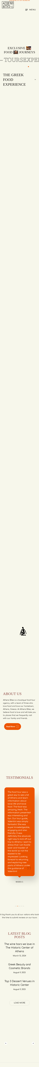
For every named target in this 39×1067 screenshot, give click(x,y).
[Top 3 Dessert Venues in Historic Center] (19, 985)
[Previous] (5, 1043)
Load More (19, 1003)
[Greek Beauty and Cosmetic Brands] (19, 968)
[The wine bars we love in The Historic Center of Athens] (19, 950)
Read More (10, 726)
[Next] (33, 1043)
